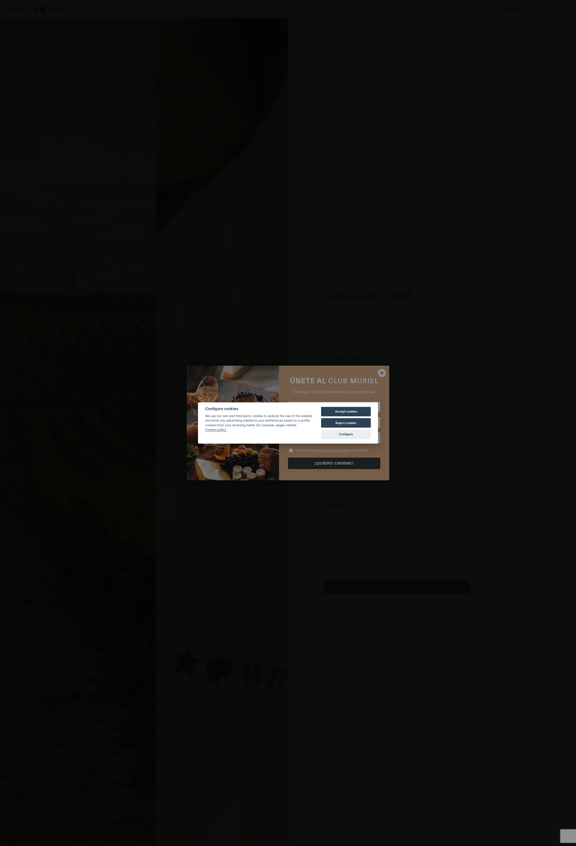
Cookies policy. (216, 429)
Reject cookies (345, 423)
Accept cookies (346, 411)
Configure (346, 434)
